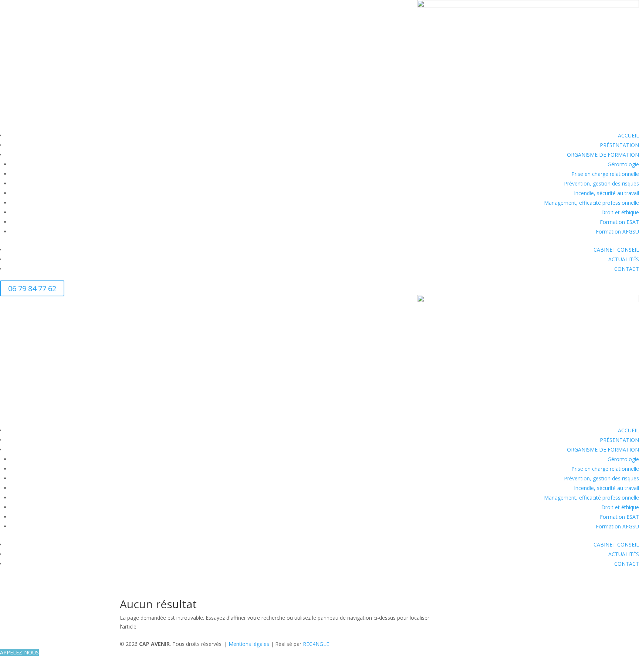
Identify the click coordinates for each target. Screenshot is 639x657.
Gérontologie (623, 164)
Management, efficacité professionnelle (591, 202)
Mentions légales (250, 643)
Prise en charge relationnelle (605, 173)
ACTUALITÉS (623, 259)
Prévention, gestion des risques (601, 183)
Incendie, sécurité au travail (606, 193)
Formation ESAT (619, 221)
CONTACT (626, 268)
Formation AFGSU (617, 231)
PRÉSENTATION (619, 145)
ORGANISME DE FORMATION (603, 154)
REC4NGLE (316, 643)
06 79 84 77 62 (32, 288)
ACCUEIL (628, 135)
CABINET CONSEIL (616, 249)
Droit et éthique (620, 212)
